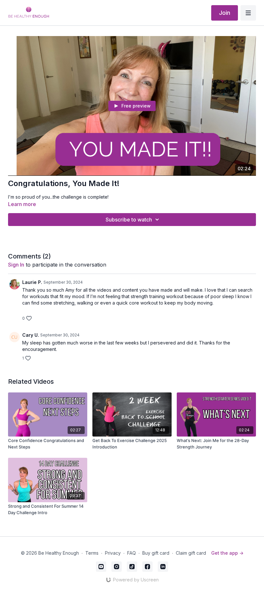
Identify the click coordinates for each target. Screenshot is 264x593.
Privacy (113, 553)
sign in (16, 264)
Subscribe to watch (129, 219)
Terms (92, 553)
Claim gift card (191, 553)
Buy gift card (155, 553)
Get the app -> (227, 553)
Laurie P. (32, 282)
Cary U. (30, 335)
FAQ (131, 553)
